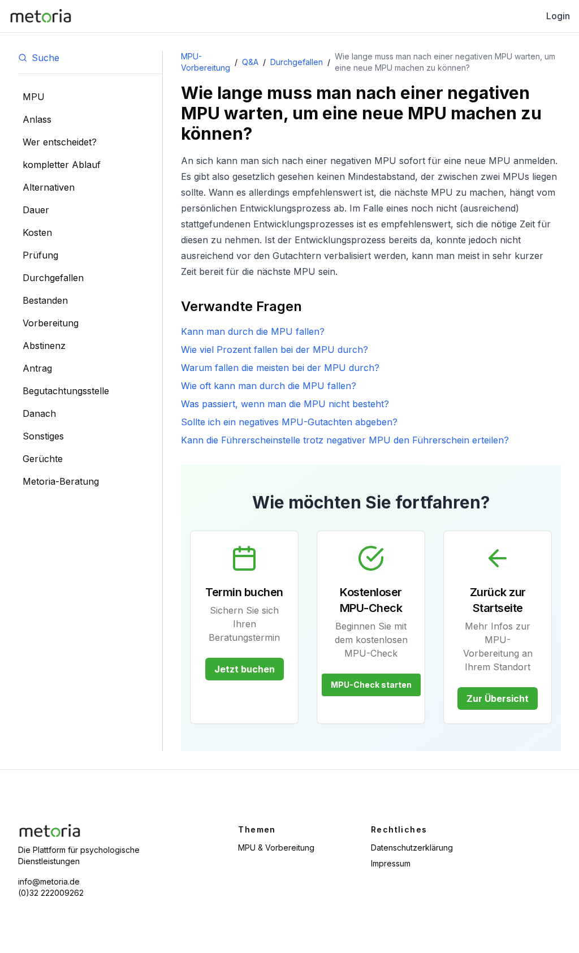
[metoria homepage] (40, 16)
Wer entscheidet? (60, 142)
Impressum (391, 863)
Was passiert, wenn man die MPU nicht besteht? (285, 403)
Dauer (36, 209)
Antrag (37, 368)
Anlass (37, 119)
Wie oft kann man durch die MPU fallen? (268, 385)
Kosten (37, 232)
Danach (39, 413)
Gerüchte (43, 458)
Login (558, 15)
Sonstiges (43, 436)
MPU (34, 96)
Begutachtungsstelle (66, 390)
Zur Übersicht (497, 698)
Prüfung (40, 255)
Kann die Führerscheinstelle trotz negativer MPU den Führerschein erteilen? (345, 440)
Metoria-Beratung (61, 481)
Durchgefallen (53, 277)
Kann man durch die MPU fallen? (253, 331)
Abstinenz (44, 345)
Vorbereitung (51, 323)
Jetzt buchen (244, 669)
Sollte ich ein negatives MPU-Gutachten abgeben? (289, 422)
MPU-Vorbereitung (205, 61)
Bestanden (45, 300)
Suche (45, 57)
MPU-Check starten (371, 684)
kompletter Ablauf (62, 164)
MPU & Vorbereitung (276, 847)
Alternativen (49, 187)
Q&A (250, 62)
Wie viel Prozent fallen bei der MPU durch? (274, 349)
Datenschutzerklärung (412, 847)
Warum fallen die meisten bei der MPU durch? (280, 367)
